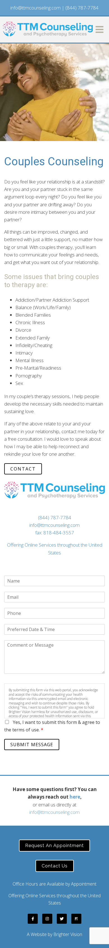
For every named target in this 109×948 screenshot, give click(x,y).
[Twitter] (62, 919)
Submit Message (31, 744)
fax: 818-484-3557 (54, 532)
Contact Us (55, 866)
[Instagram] (47, 919)
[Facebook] (33, 919)
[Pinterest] (76, 919)
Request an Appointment (54, 845)
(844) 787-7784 (82, 7)
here (75, 797)
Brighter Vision (67, 934)
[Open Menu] (99, 29)
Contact (23, 469)
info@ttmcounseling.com (35, 7)
